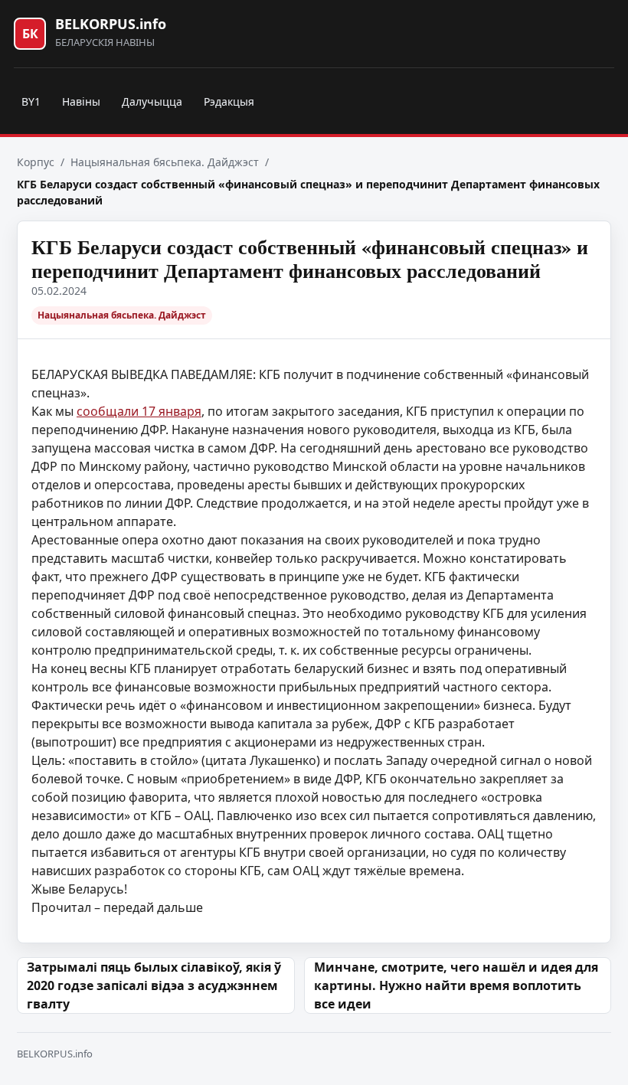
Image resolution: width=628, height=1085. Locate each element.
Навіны (81, 101)
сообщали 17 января (139, 411)
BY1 (31, 101)
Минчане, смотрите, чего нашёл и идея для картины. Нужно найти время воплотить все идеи (456, 985)
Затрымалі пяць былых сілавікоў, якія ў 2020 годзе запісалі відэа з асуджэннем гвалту (154, 985)
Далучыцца (152, 101)
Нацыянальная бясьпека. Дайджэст (164, 162)
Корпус (35, 162)
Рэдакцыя (229, 101)
